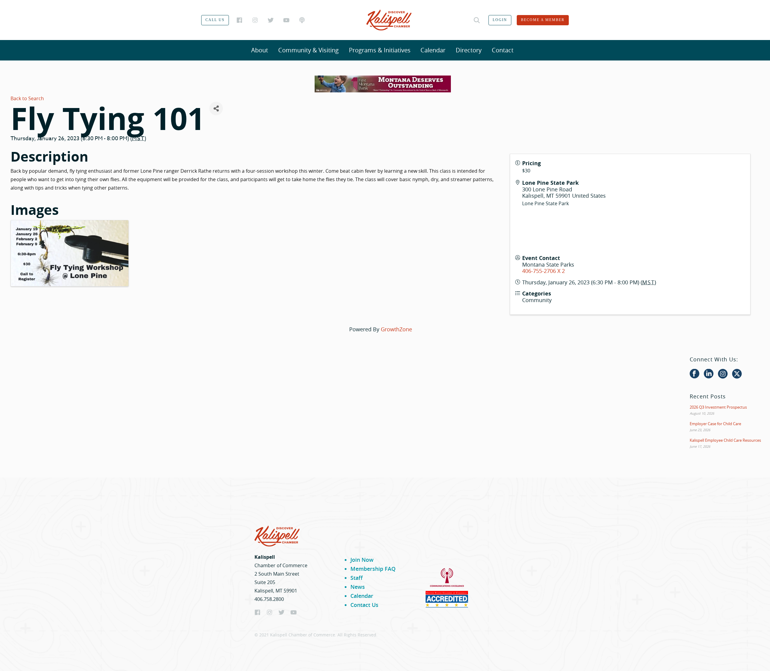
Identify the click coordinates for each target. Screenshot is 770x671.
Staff (356, 577)
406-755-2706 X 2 (543, 270)
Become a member (543, 20)
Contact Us (364, 604)
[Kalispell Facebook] (239, 20)
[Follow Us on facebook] (694, 374)
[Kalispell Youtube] (286, 20)
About (259, 50)
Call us (215, 20)
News (357, 586)
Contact (502, 50)
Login (500, 20)
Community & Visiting (308, 50)
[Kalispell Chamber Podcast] (302, 20)
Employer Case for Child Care (715, 423)
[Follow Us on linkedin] (708, 374)
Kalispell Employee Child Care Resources (725, 440)
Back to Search (27, 98)
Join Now (362, 559)
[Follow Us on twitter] (737, 374)
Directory (469, 50)
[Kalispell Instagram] (255, 20)
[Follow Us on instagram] (723, 374)
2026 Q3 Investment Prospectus (718, 407)
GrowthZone (396, 329)
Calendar (432, 50)
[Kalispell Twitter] (271, 20)
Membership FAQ (373, 568)
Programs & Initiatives (380, 50)
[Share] (216, 108)
